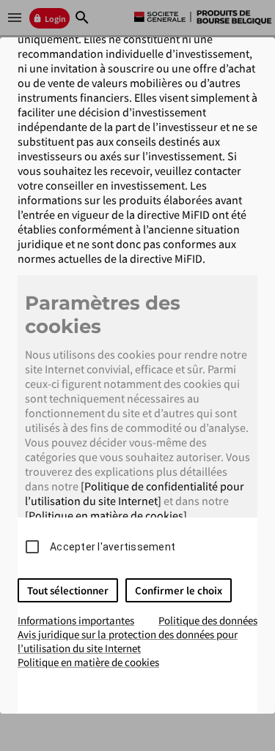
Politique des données (207, 620)
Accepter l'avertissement (112, 547)
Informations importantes (76, 620)
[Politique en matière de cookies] (106, 515)
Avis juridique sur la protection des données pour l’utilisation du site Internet (128, 641)
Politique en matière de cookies (88, 662)
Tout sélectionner (68, 590)
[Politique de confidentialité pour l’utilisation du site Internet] (134, 493)
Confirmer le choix (178, 590)
